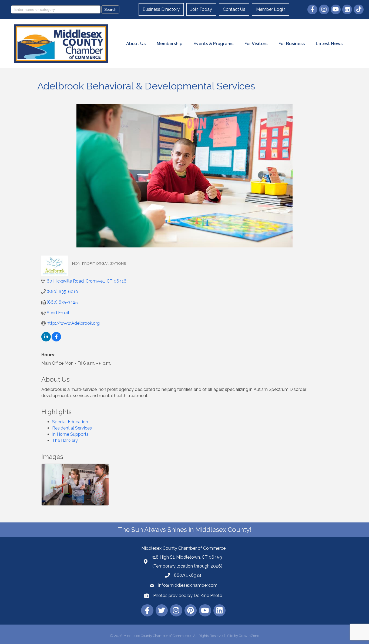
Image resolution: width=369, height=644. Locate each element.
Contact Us (234, 9)
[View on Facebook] (56, 340)
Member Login (270, 9)
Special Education (70, 421)
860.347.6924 (188, 575)
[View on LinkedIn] (46, 340)
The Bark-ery (65, 440)
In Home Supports (70, 434)
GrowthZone (249, 636)
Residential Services (72, 428)
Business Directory (161, 9)
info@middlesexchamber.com (187, 585)
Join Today (201, 9)
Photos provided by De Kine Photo (187, 595)
